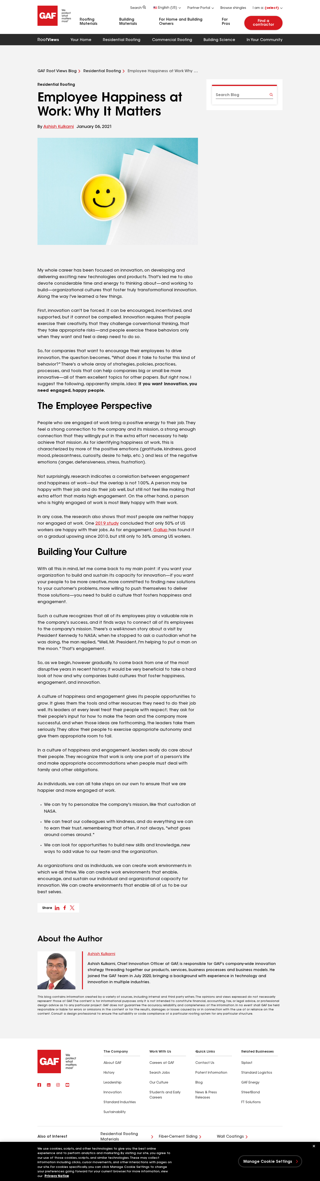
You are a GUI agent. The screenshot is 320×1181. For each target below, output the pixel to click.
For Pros (226, 22)
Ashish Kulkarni (58, 127)
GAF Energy (250, 1082)
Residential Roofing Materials (119, 1136)
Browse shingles (233, 8)
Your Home (81, 40)
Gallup (161, 530)
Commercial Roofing (172, 40)
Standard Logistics (256, 1073)
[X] (49, 1085)
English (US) (167, 8)
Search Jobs (159, 1073)
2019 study (107, 524)
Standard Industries (120, 1102)
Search (136, 8)
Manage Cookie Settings (267, 1162)
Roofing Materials (88, 22)
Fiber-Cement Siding (178, 1137)
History (109, 1073)
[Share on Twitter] (72, 907)
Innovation (113, 1092)
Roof (48, 40)
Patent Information (211, 1073)
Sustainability (115, 1112)
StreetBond (250, 1092)
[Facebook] (39, 1085)
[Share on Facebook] (64, 907)
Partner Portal (198, 8)
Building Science (219, 40)
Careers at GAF (161, 1063)
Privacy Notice (57, 1176)
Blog (199, 1082)
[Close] (314, 1146)
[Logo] (54, 26)
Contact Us (204, 1063)
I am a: (266, 8)
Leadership (113, 1082)
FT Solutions (251, 1102)
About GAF (112, 1063)
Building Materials (128, 22)
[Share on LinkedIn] (57, 907)
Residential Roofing (121, 40)
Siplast (246, 1063)
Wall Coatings (230, 1137)
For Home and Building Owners (180, 22)
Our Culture (158, 1082)
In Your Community (265, 40)
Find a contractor (263, 23)
